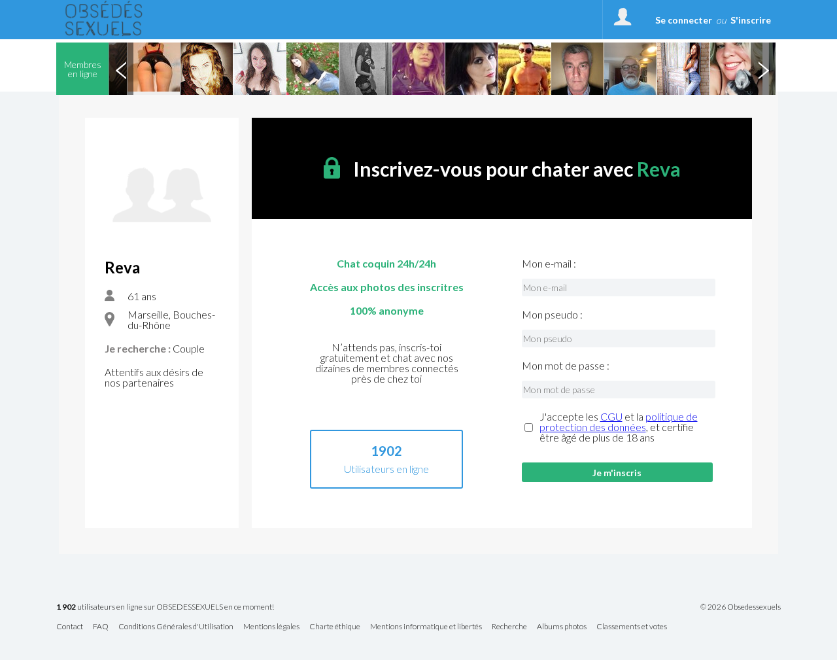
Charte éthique (334, 627)
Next (763, 69)
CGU (611, 416)
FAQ (101, 627)
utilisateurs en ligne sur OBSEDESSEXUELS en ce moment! (165, 607)
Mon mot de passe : (565, 365)
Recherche (509, 627)
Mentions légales (271, 627)
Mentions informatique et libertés (426, 627)
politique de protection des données (618, 421)
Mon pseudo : (552, 314)
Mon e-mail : (549, 263)
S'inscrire (750, 20)
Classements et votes (631, 627)
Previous (121, 69)
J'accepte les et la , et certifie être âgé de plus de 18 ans (618, 427)
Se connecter (683, 20)
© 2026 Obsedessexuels (740, 607)
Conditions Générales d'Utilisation (175, 627)
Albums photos (562, 627)
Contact (69, 627)
